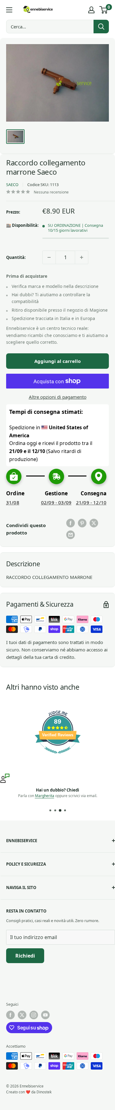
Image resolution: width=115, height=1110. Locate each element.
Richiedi (25, 955)
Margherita (44, 795)
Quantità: (16, 257)
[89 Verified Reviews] (57, 756)
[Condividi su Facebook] (70, 523)
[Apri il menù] (9, 9)
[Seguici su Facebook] (10, 1015)
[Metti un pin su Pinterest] (82, 523)
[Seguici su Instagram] (33, 1015)
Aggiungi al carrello (57, 361)
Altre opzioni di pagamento (57, 397)
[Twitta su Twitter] (94, 523)
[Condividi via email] (70, 534)
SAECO (12, 184)
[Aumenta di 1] (81, 257)
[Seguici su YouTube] (45, 1015)
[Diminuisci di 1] (49, 257)
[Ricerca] (101, 26)
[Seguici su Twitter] (22, 1015)
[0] (104, 10)
